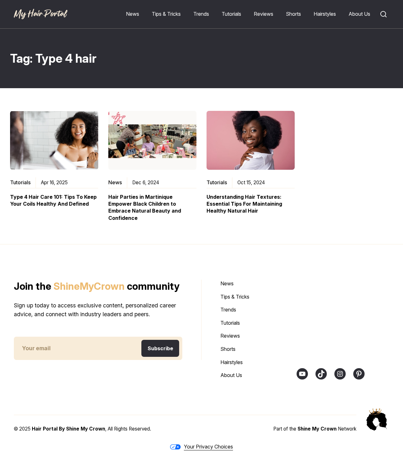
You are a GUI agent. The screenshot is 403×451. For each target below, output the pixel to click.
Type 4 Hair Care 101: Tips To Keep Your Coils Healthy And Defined (53, 200)
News (115, 182)
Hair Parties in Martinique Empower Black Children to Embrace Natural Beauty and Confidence (144, 207)
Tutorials (20, 182)
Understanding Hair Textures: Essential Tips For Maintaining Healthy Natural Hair (244, 204)
